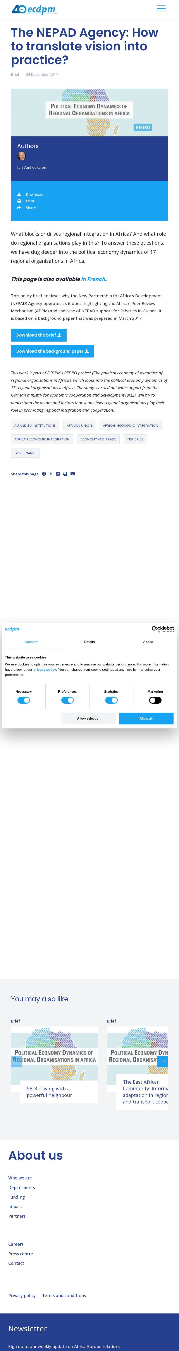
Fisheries (135, 439)
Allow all (146, 718)
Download (35, 194)
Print (30, 200)
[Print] (65, 474)
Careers (16, 1244)
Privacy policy (22, 1295)
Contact (16, 1263)
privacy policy (44, 669)
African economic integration (130, 425)
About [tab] (148, 642)
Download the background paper (50, 351)
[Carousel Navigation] (89, 1061)
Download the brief (36, 335)
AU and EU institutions (35, 425)
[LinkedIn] (58, 474)
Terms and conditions (64, 1295)
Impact (15, 1206)
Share (31, 207)
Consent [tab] (31, 642)
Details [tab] (89, 642)
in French (93, 279)
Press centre (20, 1254)
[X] (51, 474)
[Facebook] (44, 474)
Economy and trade (98, 439)
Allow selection (88, 718)
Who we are (20, 1178)
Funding (16, 1197)
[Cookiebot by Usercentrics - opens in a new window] (155, 629)
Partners (17, 1216)
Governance (25, 453)
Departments (21, 1187)
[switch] (67, 700)
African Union (79, 425)
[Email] (73, 474)
